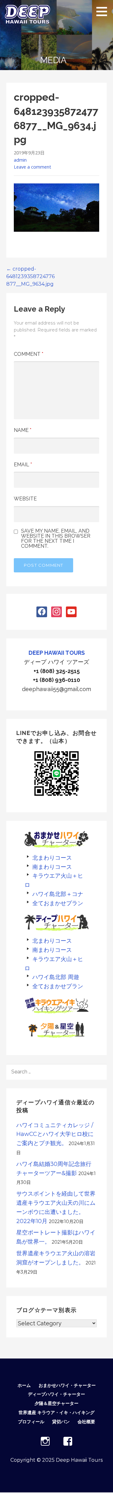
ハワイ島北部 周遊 (55, 977)
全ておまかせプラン (57, 903)
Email (23, 465)
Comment (28, 354)
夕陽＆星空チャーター (56, 1403)
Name (22, 430)
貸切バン (61, 1421)
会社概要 (86, 1421)
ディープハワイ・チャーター (56, 1394)
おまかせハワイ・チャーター (67, 1385)
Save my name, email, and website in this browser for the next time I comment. (55, 539)
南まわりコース (52, 866)
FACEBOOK (68, 1441)
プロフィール (31, 1421)
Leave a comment (32, 167)
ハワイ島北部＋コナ (57, 894)
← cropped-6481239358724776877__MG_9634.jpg (30, 276)
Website (25, 499)
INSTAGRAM (45, 1441)
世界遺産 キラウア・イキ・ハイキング (56, 1412)
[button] (104, 11)
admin (20, 160)
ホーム (24, 1385)
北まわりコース (52, 857)
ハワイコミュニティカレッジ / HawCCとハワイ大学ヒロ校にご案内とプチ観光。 (55, 1134)
